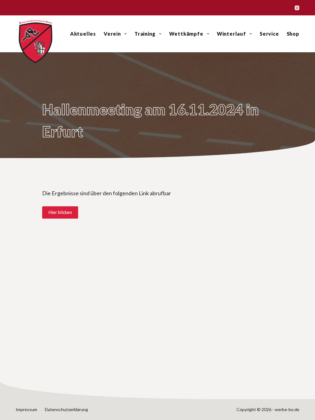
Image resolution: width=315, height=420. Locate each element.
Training (144, 34)
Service (269, 34)
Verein (112, 34)
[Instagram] (297, 8)
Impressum (26, 409)
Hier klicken (60, 212)
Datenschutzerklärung (66, 409)
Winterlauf (231, 34)
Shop (293, 34)
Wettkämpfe (186, 34)
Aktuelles (83, 34)
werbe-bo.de (287, 409)
